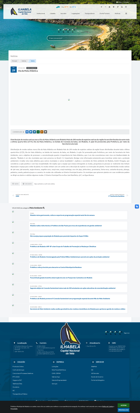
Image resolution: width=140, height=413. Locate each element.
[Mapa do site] (122, 7)
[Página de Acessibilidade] (126, 7)
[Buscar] (90, 38)
